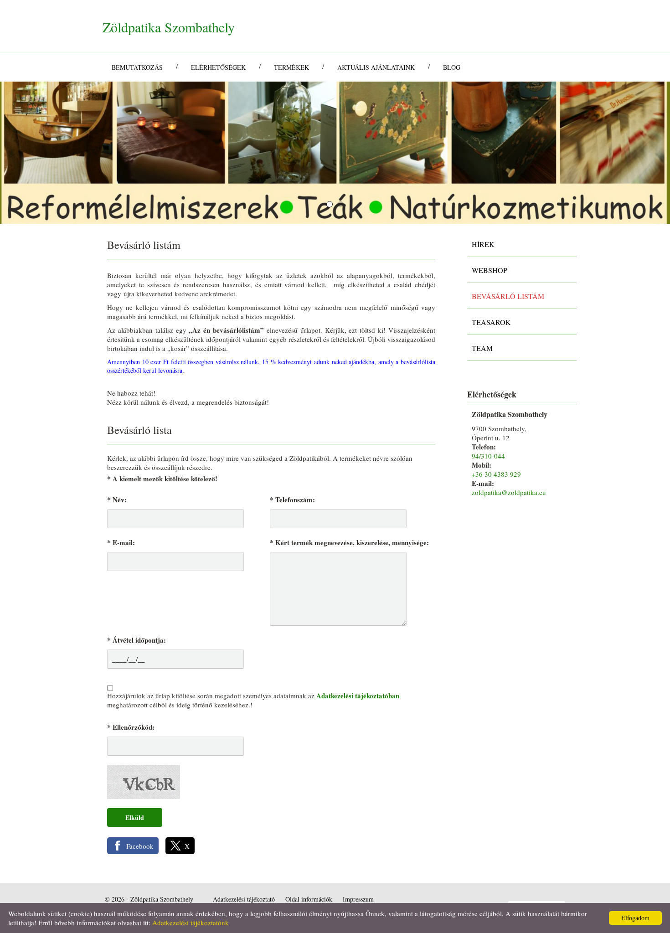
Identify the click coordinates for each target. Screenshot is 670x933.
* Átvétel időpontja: (136, 640)
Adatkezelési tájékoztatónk (190, 922)
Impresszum (358, 899)
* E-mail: (121, 542)
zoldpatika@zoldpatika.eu (509, 492)
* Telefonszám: (292, 500)
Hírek (483, 244)
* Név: (117, 500)
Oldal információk (308, 899)
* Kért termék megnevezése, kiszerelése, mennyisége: (349, 542)
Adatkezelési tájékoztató (244, 899)
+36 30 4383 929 (496, 474)
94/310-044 (488, 455)
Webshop (489, 270)
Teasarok (491, 322)
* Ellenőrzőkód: (131, 727)
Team (482, 348)
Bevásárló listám (508, 296)
